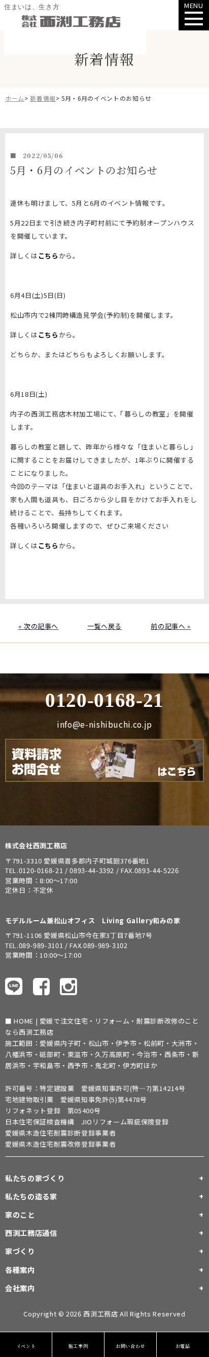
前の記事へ (168, 626)
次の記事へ (41, 626)
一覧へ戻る (104, 626)
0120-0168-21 (104, 700)
